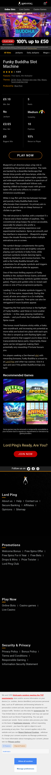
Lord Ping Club (10, 563)
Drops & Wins (10, 559)
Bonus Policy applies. (32, 48)
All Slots (7, 53)
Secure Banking (11, 505)
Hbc (39, 80)
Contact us (31, 501)
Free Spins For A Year (14, 555)
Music (44, 80)
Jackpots (19, 53)
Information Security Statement (20, 664)
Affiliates (29, 505)
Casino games (28, 605)
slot (37, 355)
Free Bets (35, 555)
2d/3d (13, 80)
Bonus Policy (29, 651)
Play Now (25, 155)
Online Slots (10, 9)
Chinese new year (29, 80)
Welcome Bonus (11, 551)
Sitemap (21, 509)
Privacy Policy (10, 651)
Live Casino (24, 9)
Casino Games (40, 9)
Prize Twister (28, 559)
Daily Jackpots (33, 53)
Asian (19, 80)
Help (19, 501)
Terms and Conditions (14, 655)
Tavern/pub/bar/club (19, 82)
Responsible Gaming (14, 660)
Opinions (7, 509)
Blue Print (18, 86)
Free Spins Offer (34, 551)
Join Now (25, 454)
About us (7, 501)
